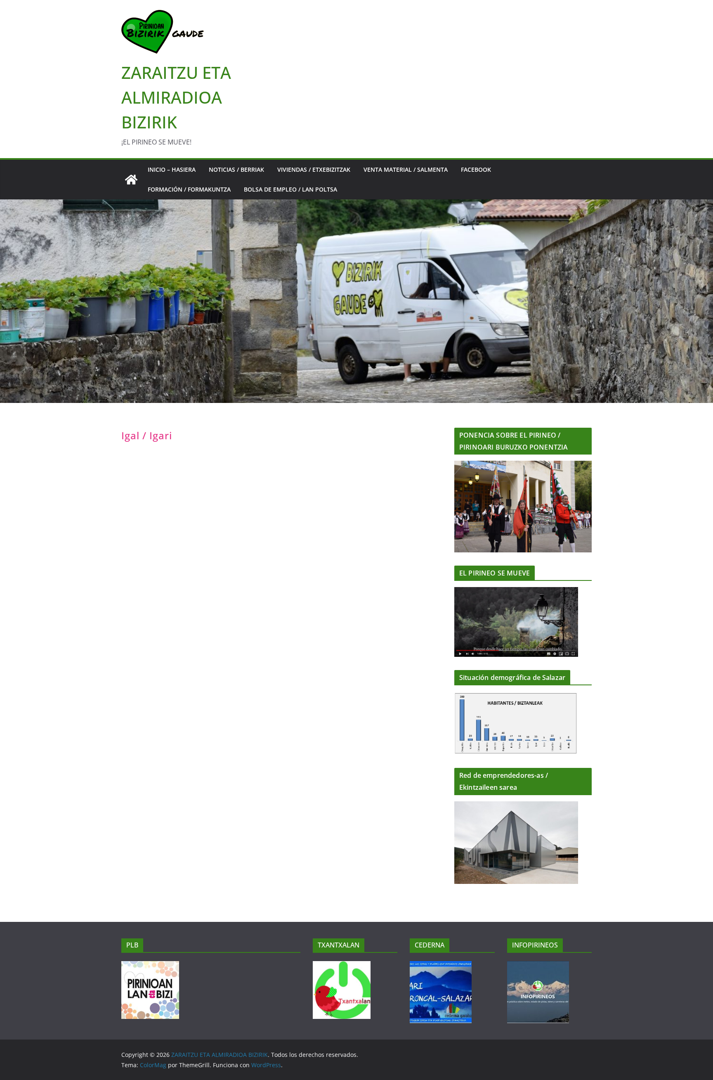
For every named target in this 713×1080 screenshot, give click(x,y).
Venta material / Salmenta (406, 169)
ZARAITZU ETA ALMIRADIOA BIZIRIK (176, 97)
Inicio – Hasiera (172, 169)
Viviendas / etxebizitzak (313, 169)
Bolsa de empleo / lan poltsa (290, 189)
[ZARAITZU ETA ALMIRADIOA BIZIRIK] (131, 179)
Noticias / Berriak (236, 169)
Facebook (476, 169)
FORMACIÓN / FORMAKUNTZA (189, 189)
